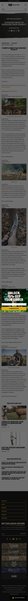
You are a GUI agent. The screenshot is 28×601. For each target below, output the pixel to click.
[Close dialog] (27, 289)
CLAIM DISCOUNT (14, 308)
